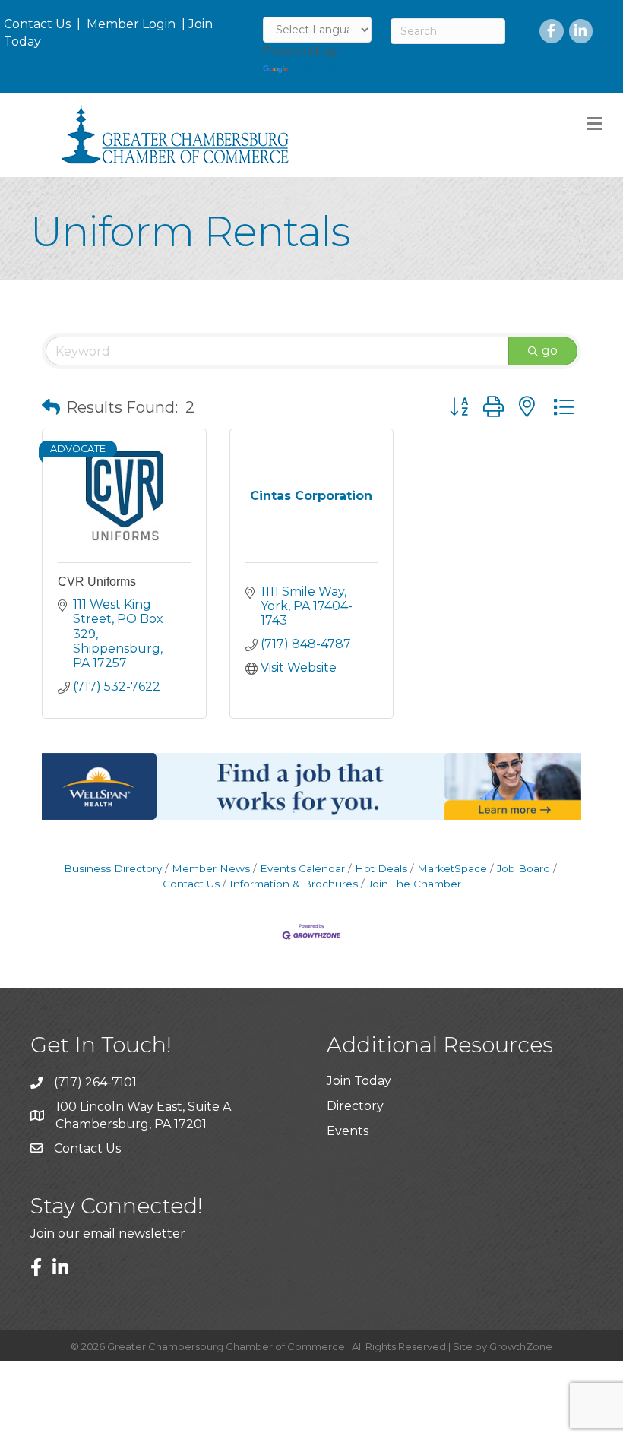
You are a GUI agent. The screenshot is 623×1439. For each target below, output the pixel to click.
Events (347, 1131)
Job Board (523, 868)
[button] (51, 407)
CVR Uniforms (97, 581)
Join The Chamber (414, 884)
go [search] (550, 350)
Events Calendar (302, 868)
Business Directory (113, 868)
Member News (211, 868)
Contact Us (37, 24)
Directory (355, 1106)
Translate (319, 69)
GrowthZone (520, 1346)
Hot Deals (381, 868)
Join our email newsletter (107, 1233)
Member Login (131, 24)
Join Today (359, 1081)
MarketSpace (452, 868)
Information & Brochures (293, 884)
